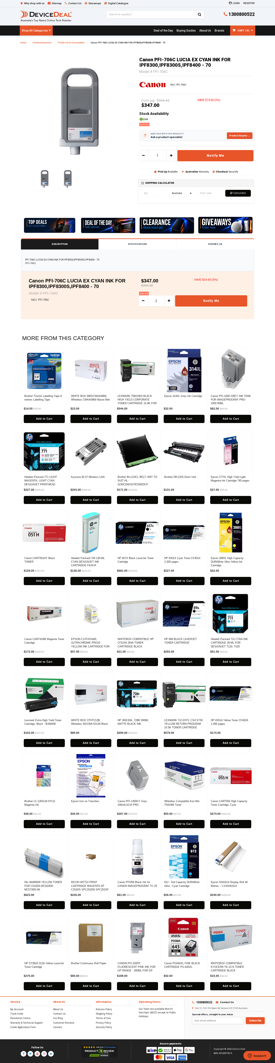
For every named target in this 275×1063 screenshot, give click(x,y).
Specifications (137, 244)
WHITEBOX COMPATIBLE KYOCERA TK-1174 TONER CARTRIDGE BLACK (227, 967)
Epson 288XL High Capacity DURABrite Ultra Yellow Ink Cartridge (227, 562)
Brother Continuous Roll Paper (88, 963)
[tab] (196, 183)
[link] (163, 31)
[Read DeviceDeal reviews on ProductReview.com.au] (99, 1051)
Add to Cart (44, 418)
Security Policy (104, 1027)
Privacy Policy (103, 1022)
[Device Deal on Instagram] (44, 1054)
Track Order (16, 1013)
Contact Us (59, 1013)
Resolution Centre (20, 1018)
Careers (57, 1027)
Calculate (239, 193)
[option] (79, 111)
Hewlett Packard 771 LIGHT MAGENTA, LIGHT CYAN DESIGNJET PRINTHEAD (40, 480)
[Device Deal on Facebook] (23, 1054)
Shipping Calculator (159, 183)
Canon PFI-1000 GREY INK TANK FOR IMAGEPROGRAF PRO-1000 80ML (231, 400)
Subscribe (255, 1020)
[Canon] (152, 84)
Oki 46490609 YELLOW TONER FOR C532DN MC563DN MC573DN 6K (43, 886)
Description (59, 244)
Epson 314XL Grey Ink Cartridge (183, 396)
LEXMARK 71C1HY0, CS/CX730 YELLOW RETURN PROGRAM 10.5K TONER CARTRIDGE (183, 724)
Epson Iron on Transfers (85, 801)
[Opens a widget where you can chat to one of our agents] (257, 1056)
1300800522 (241, 14)
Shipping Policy (104, 1013)
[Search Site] (199, 14)
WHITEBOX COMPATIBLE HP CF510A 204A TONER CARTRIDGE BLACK (136, 643)
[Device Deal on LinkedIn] (51, 1054)
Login (236, 3)
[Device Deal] (46, 15)
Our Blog (58, 1018)
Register (249, 3)
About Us (58, 1009)
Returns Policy (104, 1009)
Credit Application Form (23, 1027)
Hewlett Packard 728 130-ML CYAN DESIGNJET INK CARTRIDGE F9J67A (88, 562)
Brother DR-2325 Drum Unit (180, 476)
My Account (17, 1009)
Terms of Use (103, 1018)
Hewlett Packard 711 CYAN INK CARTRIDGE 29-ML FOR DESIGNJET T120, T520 (229, 643)
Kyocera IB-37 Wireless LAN (87, 476)
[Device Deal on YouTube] (37, 1054)
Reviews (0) (215, 244)
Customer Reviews (63, 1022)
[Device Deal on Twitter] (30, 1054)
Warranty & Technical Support (26, 1022)
